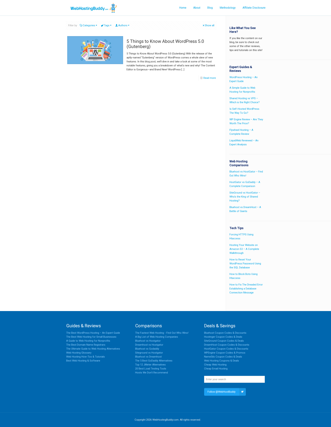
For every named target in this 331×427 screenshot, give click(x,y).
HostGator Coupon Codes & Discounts (226, 348)
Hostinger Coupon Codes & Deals (223, 336)
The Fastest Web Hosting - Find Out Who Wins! (161, 332)
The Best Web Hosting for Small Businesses (91, 336)
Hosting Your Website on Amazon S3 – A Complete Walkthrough (244, 249)
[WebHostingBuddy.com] (93, 8)
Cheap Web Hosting (215, 364)
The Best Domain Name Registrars (85, 344)
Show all (209, 25)
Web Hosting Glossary (78, 352)
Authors (122, 25)
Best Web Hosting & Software (83, 360)
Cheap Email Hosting (216, 368)
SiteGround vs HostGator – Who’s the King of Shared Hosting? (244, 196)
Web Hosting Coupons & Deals (221, 360)
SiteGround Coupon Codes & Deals (224, 340)
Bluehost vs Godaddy (147, 348)
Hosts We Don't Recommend (151, 372)
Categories (89, 25)
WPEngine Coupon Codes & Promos (224, 352)
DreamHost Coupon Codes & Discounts (226, 344)
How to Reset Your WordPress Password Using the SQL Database (245, 263)
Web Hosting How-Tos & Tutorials (85, 356)
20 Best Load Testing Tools (150, 368)
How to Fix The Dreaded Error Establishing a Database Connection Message (246, 288)
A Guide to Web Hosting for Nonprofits (88, 340)
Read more (209, 77)
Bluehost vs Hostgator (148, 340)
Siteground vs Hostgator (149, 352)
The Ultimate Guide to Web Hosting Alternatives (93, 348)
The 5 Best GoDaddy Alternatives (153, 360)
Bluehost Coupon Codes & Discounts (225, 332)
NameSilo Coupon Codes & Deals (223, 356)
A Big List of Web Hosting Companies (156, 336)
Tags (106, 25)
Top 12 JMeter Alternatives (150, 364)
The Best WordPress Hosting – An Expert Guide (93, 332)
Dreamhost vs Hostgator (149, 344)
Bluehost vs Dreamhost (148, 356)
